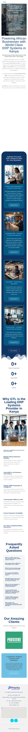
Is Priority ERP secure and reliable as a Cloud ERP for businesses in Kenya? (11, 597)
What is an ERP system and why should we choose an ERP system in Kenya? (12, 558)
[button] (14, 559)
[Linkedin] (16, 720)
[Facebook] (12, 720)
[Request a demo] (15, 32)
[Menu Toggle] (24, 2)
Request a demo (10, 32)
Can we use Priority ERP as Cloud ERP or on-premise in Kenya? (12, 573)
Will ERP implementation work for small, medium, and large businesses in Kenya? (12, 579)
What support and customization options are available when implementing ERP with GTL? (13, 604)
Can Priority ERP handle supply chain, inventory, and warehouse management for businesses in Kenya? (12, 591)
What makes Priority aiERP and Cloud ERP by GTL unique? (12, 564)
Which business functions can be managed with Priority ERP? (12, 569)
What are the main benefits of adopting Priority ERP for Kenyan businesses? (12, 585)
